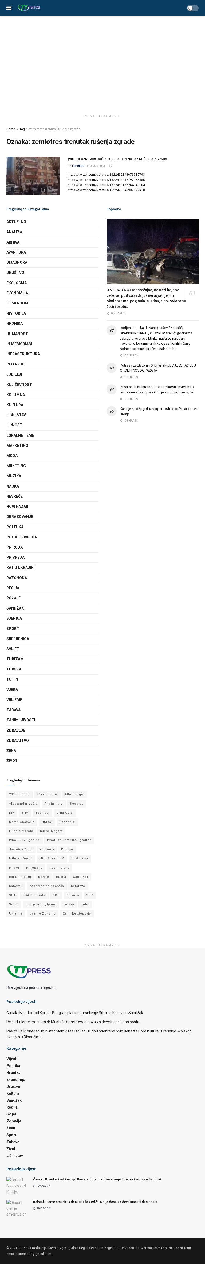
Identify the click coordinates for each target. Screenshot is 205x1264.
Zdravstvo (17, 740)
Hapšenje (67, 822)
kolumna (47, 849)
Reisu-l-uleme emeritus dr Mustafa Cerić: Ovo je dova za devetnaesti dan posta (72, 1022)
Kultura (14, 405)
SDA (12, 895)
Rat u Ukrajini (20, 567)
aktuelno (16, 222)
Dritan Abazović (22, 822)
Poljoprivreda (21, 537)
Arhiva (12, 242)
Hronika (14, 323)
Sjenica (14, 618)
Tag (22, 129)
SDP (56, 895)
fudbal (47, 822)
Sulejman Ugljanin (41, 904)
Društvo (15, 272)
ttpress (78, 165)
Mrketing (16, 466)
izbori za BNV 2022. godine (69, 840)
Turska (13, 669)
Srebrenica (17, 639)
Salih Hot (80, 877)
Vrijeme (14, 700)
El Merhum (17, 303)
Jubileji (14, 374)
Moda (12, 456)
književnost (19, 384)
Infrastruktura (23, 354)
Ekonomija (17, 293)
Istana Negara (51, 831)
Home (10, 129)
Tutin (12, 679)
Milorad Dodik (20, 858)
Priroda (14, 547)
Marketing (17, 445)
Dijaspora (16, 262)
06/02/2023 (97, 165)
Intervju (15, 364)
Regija (12, 588)
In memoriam (19, 344)
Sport (12, 629)
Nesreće (14, 496)
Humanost (17, 334)
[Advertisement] (102, 56)
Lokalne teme (20, 435)
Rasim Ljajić (60, 868)
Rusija (61, 877)
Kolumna (15, 395)
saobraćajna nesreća (47, 886)
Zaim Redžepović (77, 913)
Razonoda (16, 578)
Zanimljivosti (20, 720)
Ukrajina (16, 913)
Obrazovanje (19, 516)
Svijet (12, 649)
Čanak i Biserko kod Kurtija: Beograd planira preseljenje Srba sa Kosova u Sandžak (74, 1013)
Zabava (13, 710)
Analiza (14, 232)
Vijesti (12, 1059)
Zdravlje (15, 730)
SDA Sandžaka (34, 895)
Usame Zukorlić (43, 913)
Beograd (77, 803)
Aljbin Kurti (54, 803)
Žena (11, 750)
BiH (12, 812)
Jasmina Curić (21, 849)
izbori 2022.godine (24, 840)
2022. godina (47, 794)
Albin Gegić (74, 794)
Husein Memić (21, 831)
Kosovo (67, 849)
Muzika (13, 476)
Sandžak (15, 608)
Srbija (14, 904)
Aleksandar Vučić (23, 803)
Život (12, 761)
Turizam (15, 659)
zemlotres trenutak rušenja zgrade (54, 129)
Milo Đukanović (51, 858)
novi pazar (79, 858)
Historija (16, 313)
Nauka (12, 486)
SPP (89, 895)
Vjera (12, 689)
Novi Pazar (17, 506)
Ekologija (16, 283)
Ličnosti (14, 425)
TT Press (24, 1248)
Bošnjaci (42, 812)
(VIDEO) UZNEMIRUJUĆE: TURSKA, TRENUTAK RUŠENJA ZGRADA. (118, 159)
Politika (14, 527)
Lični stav (16, 415)
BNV (25, 812)
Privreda (15, 557)
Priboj (14, 868)
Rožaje (13, 598)
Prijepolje (34, 868)
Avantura (16, 252)
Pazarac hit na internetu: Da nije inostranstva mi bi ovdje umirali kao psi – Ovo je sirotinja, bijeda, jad (157, 389)
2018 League (19, 794)
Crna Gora (65, 812)
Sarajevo (78, 886)
